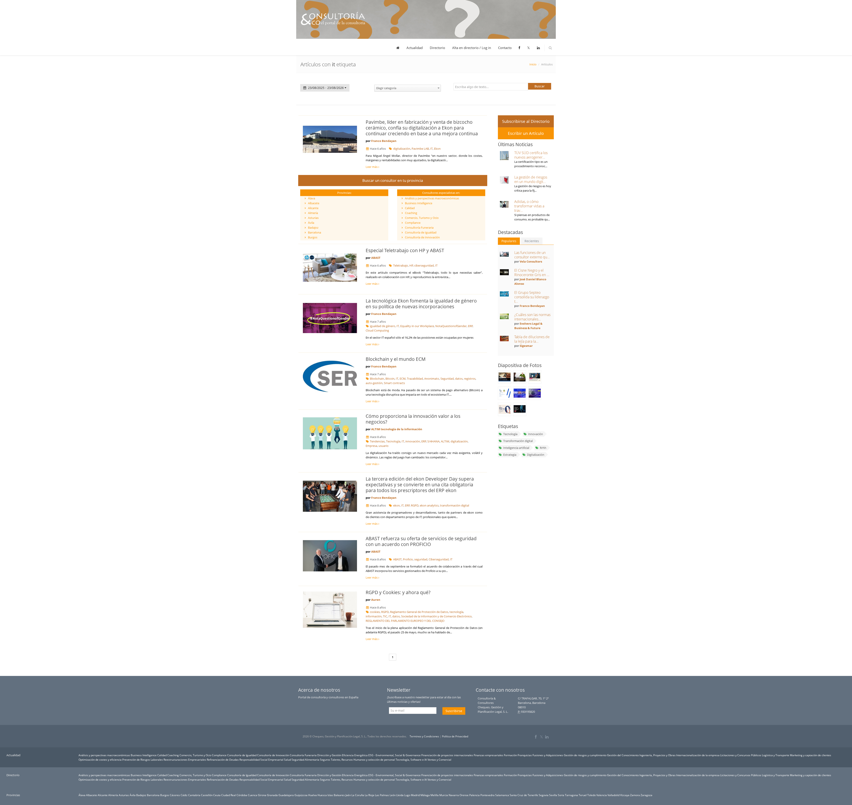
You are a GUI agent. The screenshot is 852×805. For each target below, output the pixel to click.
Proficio (408, 559)
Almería (313, 213)
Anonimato (431, 379)
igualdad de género (382, 326)
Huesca (322, 795)
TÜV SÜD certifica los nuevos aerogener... (531, 155)
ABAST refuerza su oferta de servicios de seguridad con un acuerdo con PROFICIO (421, 541)
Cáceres (175, 795)
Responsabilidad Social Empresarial (261, 759)
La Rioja (369, 795)
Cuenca (252, 795)
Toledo (591, 795)
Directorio (437, 47)
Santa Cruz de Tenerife (524, 795)
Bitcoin (389, 379)
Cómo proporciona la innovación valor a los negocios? (413, 419)
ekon (396, 505)
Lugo (407, 795)
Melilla (434, 795)
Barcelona (314, 232)
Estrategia (509, 455)
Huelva (312, 795)
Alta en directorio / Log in (471, 47)
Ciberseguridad (439, 559)
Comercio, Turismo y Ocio (422, 218)
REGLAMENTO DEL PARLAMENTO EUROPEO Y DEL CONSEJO (405, 621)
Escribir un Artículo (526, 133)
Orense (464, 795)
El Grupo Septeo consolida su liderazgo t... (531, 297)
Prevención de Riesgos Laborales (142, 759)
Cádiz (184, 795)
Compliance (412, 223)
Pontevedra (487, 795)
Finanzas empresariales (488, 755)
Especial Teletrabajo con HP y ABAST (405, 250)
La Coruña (357, 795)
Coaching (411, 213)
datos (459, 379)
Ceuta (217, 795)
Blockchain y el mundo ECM (396, 359)
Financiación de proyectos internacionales (447, 755)
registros (469, 379)
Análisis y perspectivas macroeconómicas (432, 198)
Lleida (400, 795)
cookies (375, 612)
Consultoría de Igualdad (420, 232)
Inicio (532, 64)
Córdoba (242, 795)
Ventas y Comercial (439, 759)
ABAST (376, 258)
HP (411, 265)
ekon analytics (429, 505)
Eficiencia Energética (355, 755)
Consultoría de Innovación (422, 237)
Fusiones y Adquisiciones (547, 755)
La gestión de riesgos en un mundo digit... (530, 179)
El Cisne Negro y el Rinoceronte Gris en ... (531, 272)
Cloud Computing (377, 330)
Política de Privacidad (455, 736)
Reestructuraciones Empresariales (185, 759)
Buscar (539, 86)
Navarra (454, 795)
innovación (412, 441)
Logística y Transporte (775, 755)
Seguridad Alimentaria (305, 759)
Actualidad (414, 47)
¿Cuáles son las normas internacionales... (532, 317)
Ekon (437, 149)
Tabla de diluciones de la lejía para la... (532, 339)
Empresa (371, 446)
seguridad (420, 559)
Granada (272, 795)
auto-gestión (374, 383)
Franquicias (525, 755)
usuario (384, 446)
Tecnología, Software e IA (411, 759)
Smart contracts (394, 383)
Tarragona (571, 795)
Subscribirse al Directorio (526, 121)
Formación (510, 755)
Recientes (532, 241)
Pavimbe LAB (420, 149)
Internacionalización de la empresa (698, 755)
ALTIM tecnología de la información (396, 429)
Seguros (325, 759)
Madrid (415, 795)
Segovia (543, 795)
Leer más (372, 167)
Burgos (312, 237)
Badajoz (313, 228)
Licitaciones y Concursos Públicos (740, 755)
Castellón (207, 795)
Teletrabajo (400, 265)
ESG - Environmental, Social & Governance (394, 755)
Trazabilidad (415, 379)
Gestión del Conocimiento (623, 755)
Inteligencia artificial (516, 448)
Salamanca (502, 795)
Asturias (313, 218)
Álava (311, 198)
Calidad (410, 208)
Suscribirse (454, 711)
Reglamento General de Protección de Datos (419, 612)
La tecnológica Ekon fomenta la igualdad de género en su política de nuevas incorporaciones (421, 304)
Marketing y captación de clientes (810, 755)
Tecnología (393, 441)
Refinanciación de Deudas (223, 759)
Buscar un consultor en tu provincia (392, 180)
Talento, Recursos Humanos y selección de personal (363, 759)
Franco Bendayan (383, 141)
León (393, 795)
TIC (385, 616)
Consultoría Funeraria (419, 228)
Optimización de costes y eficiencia (100, 759)
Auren (375, 600)
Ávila (311, 223)
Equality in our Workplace (417, 326)
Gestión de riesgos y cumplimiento (585, 755)
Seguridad (447, 379)
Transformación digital (518, 441)
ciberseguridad (424, 265)
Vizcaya (624, 795)
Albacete (313, 203)
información (374, 616)
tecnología (456, 612)
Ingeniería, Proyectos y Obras (657, 755)
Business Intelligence (418, 203)
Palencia (474, 795)
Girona (262, 795)
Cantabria (194, 795)
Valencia (601, 795)
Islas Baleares (336, 795)
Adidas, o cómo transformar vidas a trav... (529, 206)
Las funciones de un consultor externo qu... (532, 254)
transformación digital (454, 505)
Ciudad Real (228, 795)
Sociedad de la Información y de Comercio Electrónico (436, 616)
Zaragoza (646, 795)
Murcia (443, 795)
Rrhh (543, 448)
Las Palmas (382, 795)
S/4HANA (433, 441)
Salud (287, 759)
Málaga (425, 795)
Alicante (313, 208)
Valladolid (613, 795)
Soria (561, 795)
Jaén (348, 795)
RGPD (414, 505)
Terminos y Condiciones (424, 736)
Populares (508, 241)
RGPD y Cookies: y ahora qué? (398, 592)
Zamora (635, 795)
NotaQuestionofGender (451, 326)
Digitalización (535, 455)
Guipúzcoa (301, 795)
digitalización (401, 149)
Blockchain (377, 379)
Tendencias (377, 441)
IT (431, 149)
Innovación (535, 434)
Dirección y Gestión (329, 755)
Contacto (505, 47)
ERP (470, 326)
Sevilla (553, 795)
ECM (403, 379)
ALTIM (445, 441)
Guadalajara (286, 795)
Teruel (583, 795)
